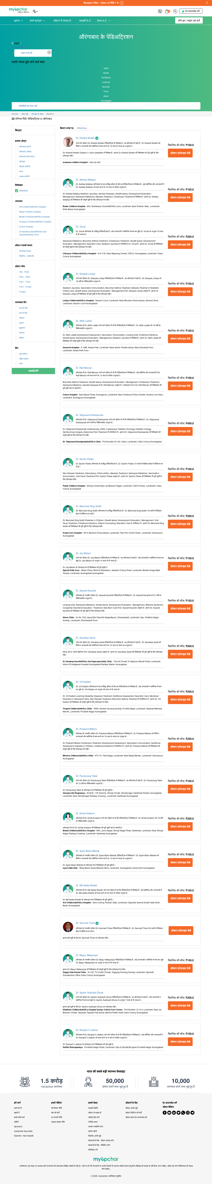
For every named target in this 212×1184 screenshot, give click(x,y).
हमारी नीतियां (56, 1102)
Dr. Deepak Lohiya (85, 273)
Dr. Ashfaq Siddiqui (86, 179)
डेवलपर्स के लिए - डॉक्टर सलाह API (101, 1140)
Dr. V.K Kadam (83, 681)
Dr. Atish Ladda (84, 320)
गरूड (21, 171)
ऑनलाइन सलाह (25, 250)
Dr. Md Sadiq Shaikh (86, 885)
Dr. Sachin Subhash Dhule (89, 992)
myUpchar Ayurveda (23, 1131)
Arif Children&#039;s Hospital (32, 206)
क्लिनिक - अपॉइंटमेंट (26, 255)
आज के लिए (23, 307)
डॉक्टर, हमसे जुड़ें (131, 1107)
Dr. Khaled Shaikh (85, 138)
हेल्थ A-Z (102, 20)
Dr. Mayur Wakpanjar (87, 955)
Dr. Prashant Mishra (86, 729)
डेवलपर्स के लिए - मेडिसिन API (99, 1144)
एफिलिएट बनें (93, 1149)
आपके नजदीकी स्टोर (95, 1126)
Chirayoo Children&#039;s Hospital (35, 221)
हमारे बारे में (18, 1107)
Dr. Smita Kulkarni (85, 813)
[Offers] (160, 11)
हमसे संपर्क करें (19, 1117)
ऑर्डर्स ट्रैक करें (93, 1117)
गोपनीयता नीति (56, 1107)
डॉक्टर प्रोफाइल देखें (180, 153)
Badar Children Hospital (30, 211)
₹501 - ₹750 (24, 281)
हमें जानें (17, 1102)
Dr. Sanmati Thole (85, 922)
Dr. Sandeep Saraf (85, 637)
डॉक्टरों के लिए (131, 1102)
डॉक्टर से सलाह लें (62, 20)
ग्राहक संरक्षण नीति (58, 1121)
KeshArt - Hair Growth (24, 1135)
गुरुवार (21, 322)
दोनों (20, 363)
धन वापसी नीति (56, 1117)
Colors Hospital (26, 226)
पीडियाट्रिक (23, 190)
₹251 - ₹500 (24, 276)
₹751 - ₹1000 (25, 286)
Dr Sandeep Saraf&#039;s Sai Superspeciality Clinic (32, 233)
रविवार (21, 337)
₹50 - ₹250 (24, 271)
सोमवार (21, 317)
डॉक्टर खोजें (92, 1131)
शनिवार (22, 332)
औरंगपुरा (22, 161)
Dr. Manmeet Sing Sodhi (88, 506)
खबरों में (16, 1112)
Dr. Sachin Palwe (85, 459)
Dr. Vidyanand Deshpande (89, 415)
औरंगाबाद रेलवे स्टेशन (27, 156)
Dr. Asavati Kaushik (86, 590)
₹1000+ (22, 291)
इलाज (17, 20)
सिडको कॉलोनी (24, 166)
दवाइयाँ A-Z (85, 20)
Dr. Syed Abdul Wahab (87, 850)
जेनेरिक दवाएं (92, 1121)
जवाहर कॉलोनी (24, 176)
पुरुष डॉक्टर (23, 353)
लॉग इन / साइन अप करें (189, 20)
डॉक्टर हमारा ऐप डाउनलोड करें (136, 1117)
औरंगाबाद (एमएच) (25, 151)
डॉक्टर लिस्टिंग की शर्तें (134, 1112)
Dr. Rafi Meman (84, 367)
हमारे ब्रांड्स (36, 20)
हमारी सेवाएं (92, 1102)
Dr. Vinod (80, 226)
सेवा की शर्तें (55, 1112)
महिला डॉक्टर (24, 358)
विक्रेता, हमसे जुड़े (94, 1135)
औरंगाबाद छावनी (25, 146)
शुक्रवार (22, 327)
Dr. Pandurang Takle (86, 776)
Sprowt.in (18, 1126)
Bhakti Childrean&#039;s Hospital (34, 216)
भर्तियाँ (16, 1121)
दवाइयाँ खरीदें (93, 1107)
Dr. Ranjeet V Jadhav (87, 1030)
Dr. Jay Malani (83, 553)
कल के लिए (23, 312)
